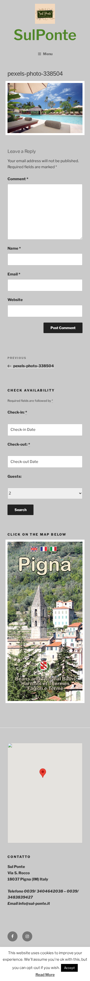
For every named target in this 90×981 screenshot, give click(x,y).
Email (14, 274)
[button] (43, 773)
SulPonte (45, 35)
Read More (45, 974)
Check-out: (19, 444)
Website (15, 300)
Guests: (15, 476)
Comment (18, 179)
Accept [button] (69, 968)
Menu (47, 54)
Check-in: (17, 412)
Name (14, 248)
